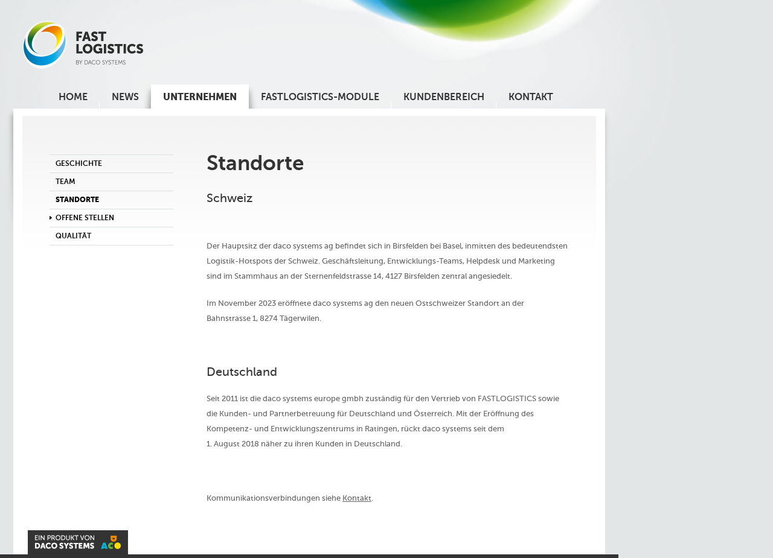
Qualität (73, 236)
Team (65, 181)
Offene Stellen (85, 218)
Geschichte (79, 163)
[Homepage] (83, 66)
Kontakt (356, 498)
